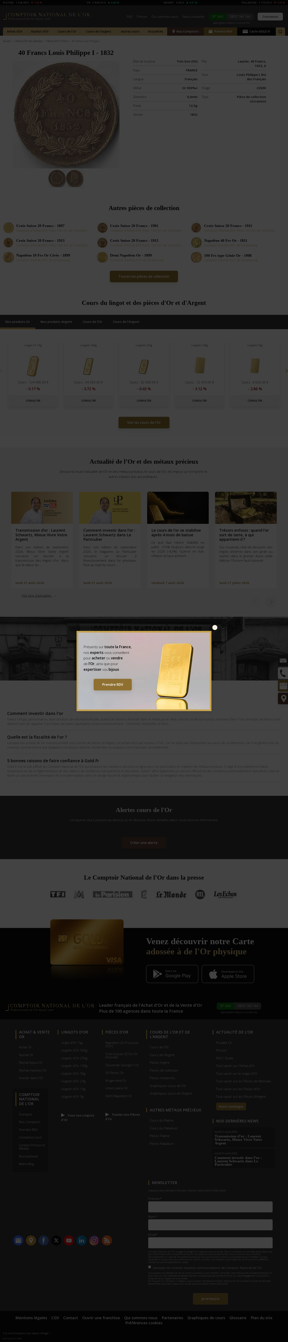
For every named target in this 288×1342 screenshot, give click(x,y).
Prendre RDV (112, 684)
